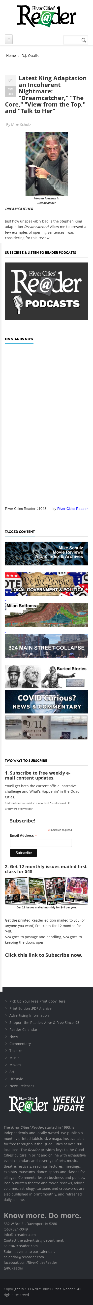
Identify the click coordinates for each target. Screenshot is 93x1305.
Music (14, 1057)
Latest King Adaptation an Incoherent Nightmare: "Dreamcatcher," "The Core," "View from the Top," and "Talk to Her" (46, 94)
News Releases (21, 1085)
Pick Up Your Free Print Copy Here (37, 1001)
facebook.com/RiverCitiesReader (30, 1262)
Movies (15, 1064)
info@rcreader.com (20, 1234)
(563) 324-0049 (16, 1229)
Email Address (23, 835)
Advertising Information (29, 1015)
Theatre (15, 1050)
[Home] (46, 16)
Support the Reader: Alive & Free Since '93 (44, 1022)
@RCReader (13, 1268)
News (14, 1036)
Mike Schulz (21, 124)
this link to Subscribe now (49, 955)
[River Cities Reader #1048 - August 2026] (46, 423)
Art (11, 1071)
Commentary (20, 1043)
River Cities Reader (72, 509)
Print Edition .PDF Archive (30, 1008)
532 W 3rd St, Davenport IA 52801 (31, 1223)
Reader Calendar (23, 1029)
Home (11, 55)
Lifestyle (16, 1079)
